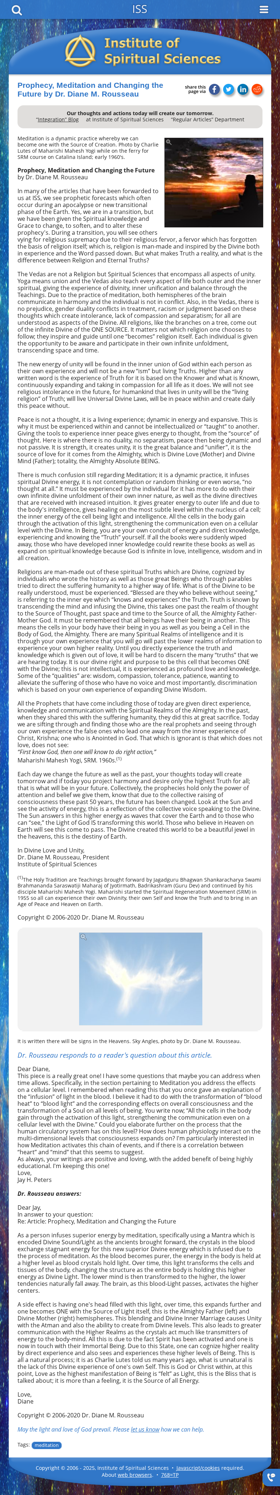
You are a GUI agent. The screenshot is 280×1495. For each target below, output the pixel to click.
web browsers (135, 1474)
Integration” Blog (58, 119)
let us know (145, 1429)
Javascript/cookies (198, 1467)
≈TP (170, 1474)
